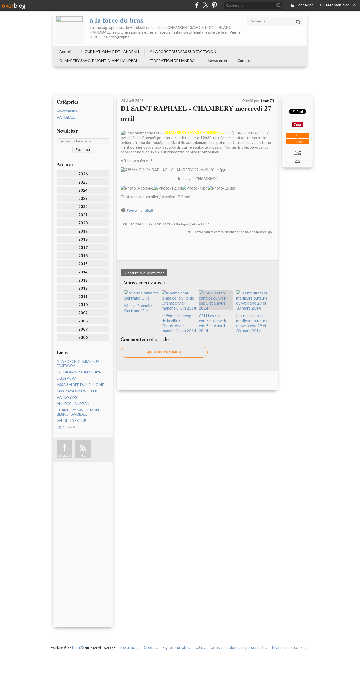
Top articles (129, 647)
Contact (244, 60)
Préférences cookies (289, 647)
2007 (83, 329)
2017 (83, 247)
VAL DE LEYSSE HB (71, 420)
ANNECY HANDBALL (73, 404)
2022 (83, 206)
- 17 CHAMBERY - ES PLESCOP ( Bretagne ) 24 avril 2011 (169, 224)
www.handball (68, 111)
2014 (83, 271)
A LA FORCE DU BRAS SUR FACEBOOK (183, 51)
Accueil (65, 51)
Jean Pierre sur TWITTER (77, 391)
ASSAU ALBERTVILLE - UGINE (80, 385)
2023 (83, 198)
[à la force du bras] (69, 29)
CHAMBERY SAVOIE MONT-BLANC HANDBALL (99, 60)
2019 (83, 231)
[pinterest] (214, 5)
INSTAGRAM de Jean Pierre (79, 372)
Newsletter (217, 60)
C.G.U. (201, 647)
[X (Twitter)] (205, 5)
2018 (83, 239)
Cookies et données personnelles (239, 647)
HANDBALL (66, 117)
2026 (83, 173)
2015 (83, 263)
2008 (83, 320)
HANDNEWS (67, 397)
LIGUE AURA (66, 378)
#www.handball (140, 210)
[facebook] (197, 5)
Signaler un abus (177, 647)
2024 (83, 190)
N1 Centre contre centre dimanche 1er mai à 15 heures (227, 232)
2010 (83, 304)
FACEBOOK (64, 455)
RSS (83, 455)
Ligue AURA (66, 427)
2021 (83, 214)
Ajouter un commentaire (164, 352)
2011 (83, 296)
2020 (83, 222)
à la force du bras (116, 20)
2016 (83, 255)
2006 (83, 337)
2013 (83, 280)
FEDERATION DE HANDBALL (174, 60)
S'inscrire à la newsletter (143, 273)
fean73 (78, 647)
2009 (83, 312)
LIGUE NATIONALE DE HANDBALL (110, 51)
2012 (83, 288)
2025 (83, 182)
